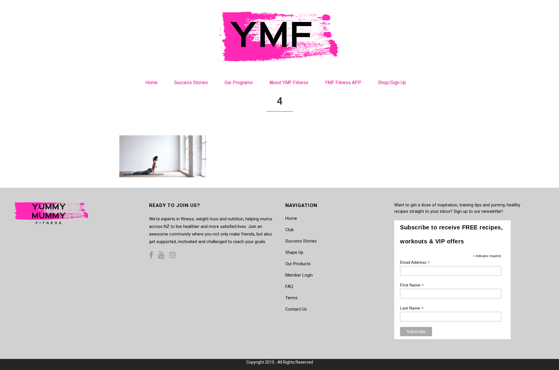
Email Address (415, 262)
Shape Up (294, 252)
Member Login (299, 275)
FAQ (289, 286)
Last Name (412, 308)
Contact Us (296, 309)
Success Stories (301, 241)
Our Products (298, 263)
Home (291, 218)
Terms (291, 297)
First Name (412, 285)
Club (289, 229)
